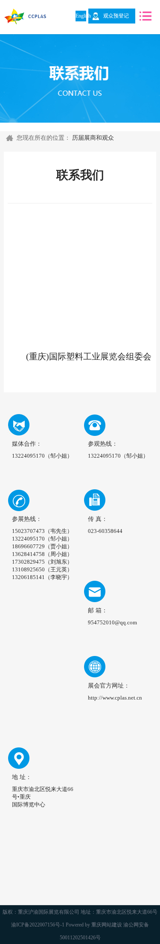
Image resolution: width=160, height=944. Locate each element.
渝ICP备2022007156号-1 (37, 925)
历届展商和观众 (93, 138)
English (81, 16)
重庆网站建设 (106, 925)
